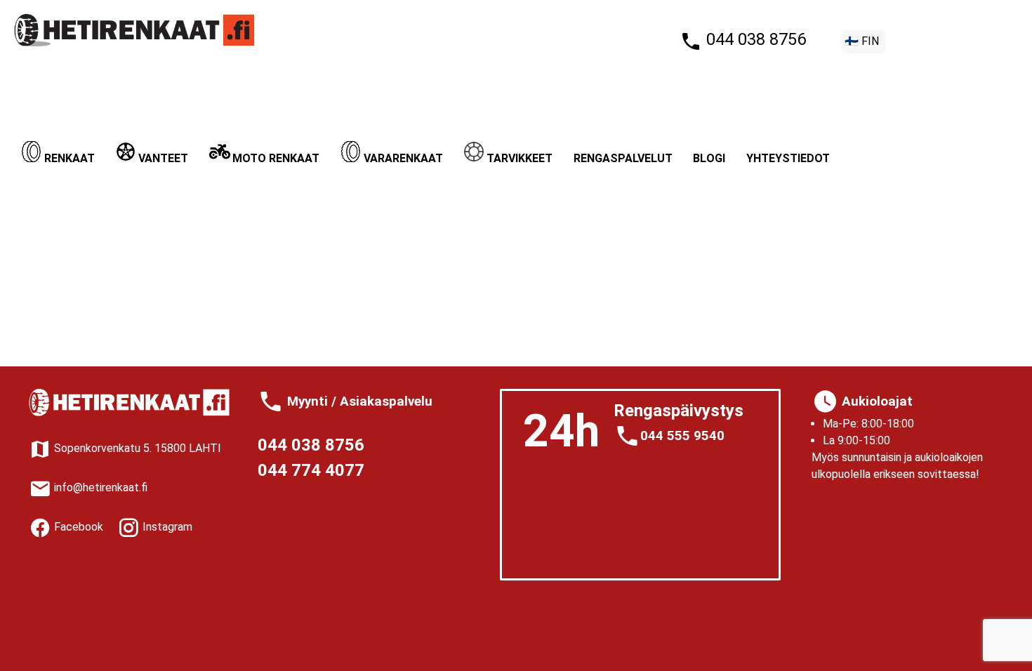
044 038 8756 (754, 39)
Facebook (77, 526)
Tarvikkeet (520, 158)
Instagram (166, 526)
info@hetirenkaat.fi (99, 487)
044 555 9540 (682, 436)
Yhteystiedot (788, 158)
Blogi (709, 158)
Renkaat (69, 158)
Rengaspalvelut (623, 158)
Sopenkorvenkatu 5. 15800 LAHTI (136, 448)
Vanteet (163, 158)
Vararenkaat (403, 158)
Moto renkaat (275, 158)
